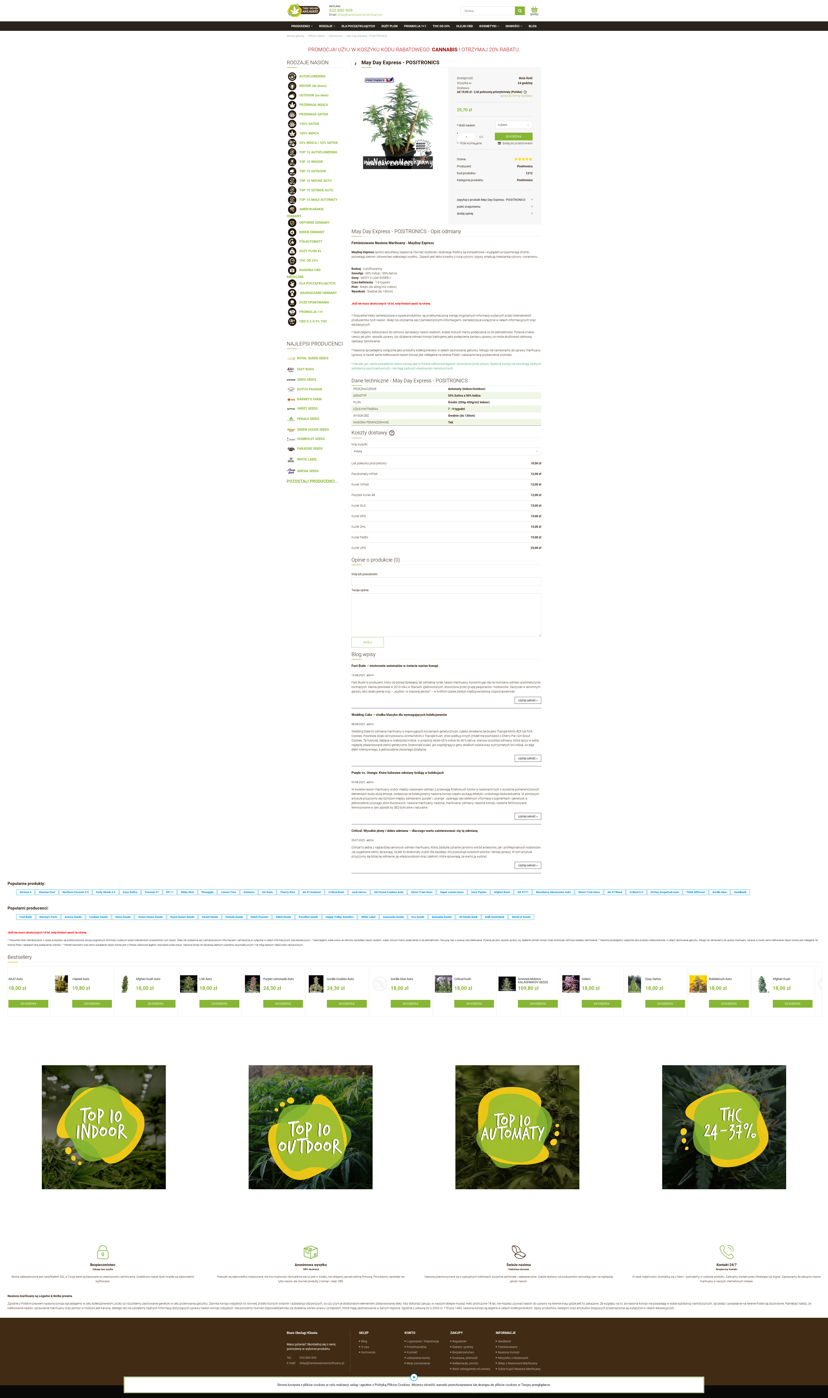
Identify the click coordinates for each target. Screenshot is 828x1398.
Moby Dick (187, 892)
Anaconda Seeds (393, 917)
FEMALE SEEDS (307, 419)
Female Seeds (234, 917)
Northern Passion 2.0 (76, 892)
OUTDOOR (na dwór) (313, 95)
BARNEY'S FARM (308, 399)
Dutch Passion (259, 917)
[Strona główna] (303, 10)
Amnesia (248, 892)
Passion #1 (152, 892)
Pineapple (207, 892)
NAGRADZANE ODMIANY (317, 293)
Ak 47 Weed (614, 892)
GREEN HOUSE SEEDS (312, 430)
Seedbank (740, 892)
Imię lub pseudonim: (364, 574)
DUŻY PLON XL (309, 251)
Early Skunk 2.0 (105, 892)
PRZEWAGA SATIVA (313, 114)
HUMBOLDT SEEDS (310, 439)
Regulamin (459, 1341)
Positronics (525, 166)
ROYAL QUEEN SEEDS (311, 358)
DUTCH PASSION (308, 389)
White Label (368, 917)
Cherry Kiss (287, 892)
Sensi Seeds (123, 917)
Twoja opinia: (360, 590)
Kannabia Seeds (442, 917)
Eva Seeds (417, 917)
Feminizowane (507, 1347)
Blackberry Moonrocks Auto (553, 892)
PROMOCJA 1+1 (310, 312)
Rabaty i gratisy (462, 1347)
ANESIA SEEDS (307, 471)
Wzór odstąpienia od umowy (471, 1369)
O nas (365, 1347)
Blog (364, 1341)
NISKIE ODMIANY (311, 232)
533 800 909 (341, 10)
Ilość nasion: (466, 125)
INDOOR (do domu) (312, 86)
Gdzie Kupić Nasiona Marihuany (519, 1369)
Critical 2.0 (636, 892)
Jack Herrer (359, 892)
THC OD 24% (308, 260)
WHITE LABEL (306, 459)
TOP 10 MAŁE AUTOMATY (317, 200)
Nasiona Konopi (508, 1352)
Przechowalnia (417, 1347)
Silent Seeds (283, 917)
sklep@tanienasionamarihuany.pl (360, 14)
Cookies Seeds (98, 917)
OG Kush (267, 892)
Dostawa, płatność (465, 1358)
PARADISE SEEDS (309, 449)
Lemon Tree (228, 892)
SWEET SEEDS (306, 408)
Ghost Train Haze (422, 892)
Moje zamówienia (418, 1363)
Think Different (695, 892)
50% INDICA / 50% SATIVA (318, 143)
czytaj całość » (528, 700)
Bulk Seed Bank (494, 917)
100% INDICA (308, 133)
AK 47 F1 (523, 892)
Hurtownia (368, 1352)
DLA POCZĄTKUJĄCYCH (317, 283)
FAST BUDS (304, 369)
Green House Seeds (150, 917)
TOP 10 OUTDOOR (312, 171)
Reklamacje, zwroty (465, 1363)
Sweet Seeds (210, 917)
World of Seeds (521, 917)
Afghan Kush (502, 892)
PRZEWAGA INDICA (313, 105)
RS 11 (169, 892)
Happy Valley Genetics (340, 917)
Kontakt (412, 1352)
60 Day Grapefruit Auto (665, 892)
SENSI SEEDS (305, 380)
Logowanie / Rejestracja (423, 1341)
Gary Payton (478, 892)
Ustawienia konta (418, 1358)
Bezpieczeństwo (463, 1352)
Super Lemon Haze (452, 892)
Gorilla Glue (719, 892)
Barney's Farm (48, 917)
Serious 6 (25, 892)
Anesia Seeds (73, 917)
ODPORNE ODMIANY (313, 223)
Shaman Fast (47, 892)
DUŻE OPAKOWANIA (313, 302)
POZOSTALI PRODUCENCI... (313, 481)
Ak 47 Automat (312, 892)
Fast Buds (26, 917)
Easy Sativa (130, 892)
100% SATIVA (308, 124)
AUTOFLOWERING (311, 76)
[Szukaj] (520, 10)
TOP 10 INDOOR (310, 162)
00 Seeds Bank (468, 917)
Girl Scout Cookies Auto (388, 892)
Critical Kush (336, 892)
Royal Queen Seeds (182, 917)
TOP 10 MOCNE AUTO (315, 181)
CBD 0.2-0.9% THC (312, 321)
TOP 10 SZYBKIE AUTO (315, 190)
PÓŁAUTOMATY (310, 241)
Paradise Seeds (308, 917)
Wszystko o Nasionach (513, 1358)
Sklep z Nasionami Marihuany (517, 1363)
